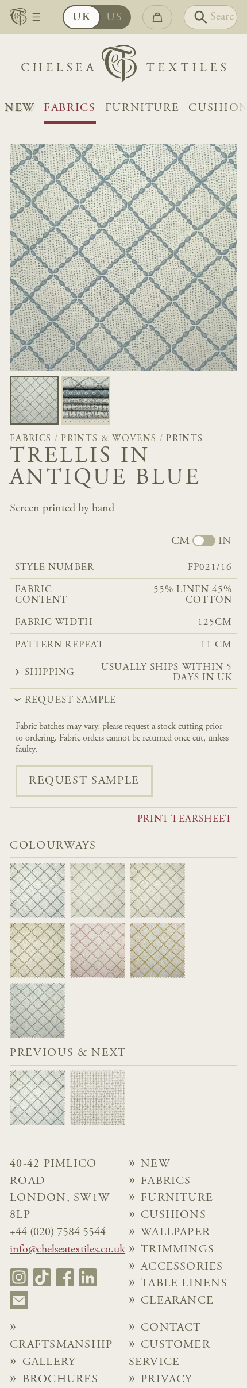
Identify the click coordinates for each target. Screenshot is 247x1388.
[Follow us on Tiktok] (42, 1277)
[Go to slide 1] (85, 400)
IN (224, 541)
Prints (184, 439)
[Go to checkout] (157, 17)
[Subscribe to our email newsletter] (19, 1300)
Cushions (173, 1215)
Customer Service (169, 1354)
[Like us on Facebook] (65, 1277)
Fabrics (70, 108)
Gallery (49, 1362)
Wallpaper (175, 1232)
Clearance (177, 1301)
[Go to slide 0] (34, 400)
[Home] (123, 66)
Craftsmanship (61, 1345)
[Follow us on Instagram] (19, 1277)
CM (180, 541)
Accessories (182, 1267)
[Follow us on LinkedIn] (88, 1277)
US (114, 17)
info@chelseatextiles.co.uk (67, 1249)
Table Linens (184, 1283)
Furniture (142, 108)
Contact (171, 1328)
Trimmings (177, 1249)
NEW (19, 108)
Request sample (84, 781)
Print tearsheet (184, 819)
